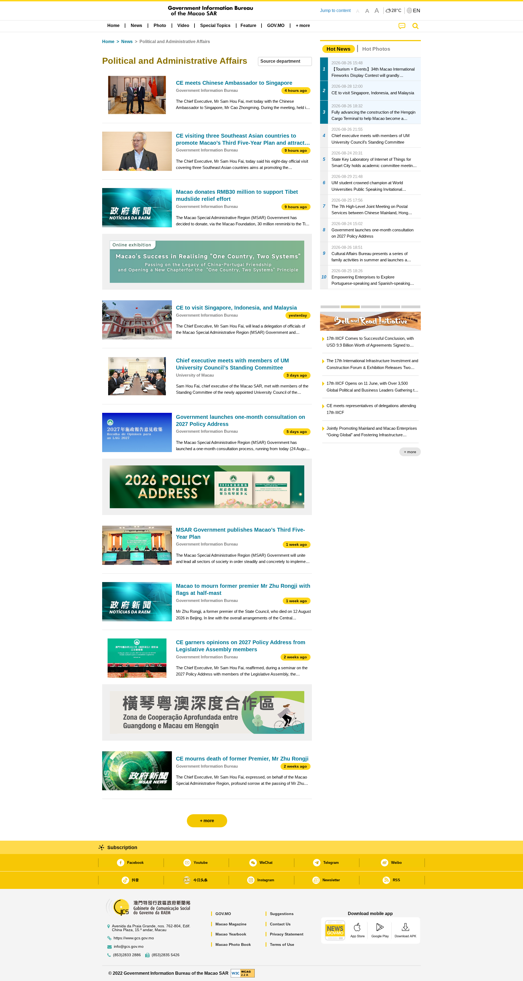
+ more (410, 452)
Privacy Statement (286, 934)
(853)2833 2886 (127, 955)
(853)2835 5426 (166, 955)
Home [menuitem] (113, 25)
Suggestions (282, 914)
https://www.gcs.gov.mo (134, 938)
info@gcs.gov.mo (129, 946)
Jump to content (335, 10)
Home (108, 41)
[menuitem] (136, 25)
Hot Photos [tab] (376, 49)
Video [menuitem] (183, 25)
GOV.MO (223, 914)
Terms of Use (282, 944)
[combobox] (285, 61)
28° (396, 10)
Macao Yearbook (230, 934)
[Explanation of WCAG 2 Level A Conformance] (243, 973)
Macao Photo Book (233, 944)
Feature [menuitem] (248, 25)
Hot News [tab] (339, 49)
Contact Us (280, 924)
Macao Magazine (231, 924)
